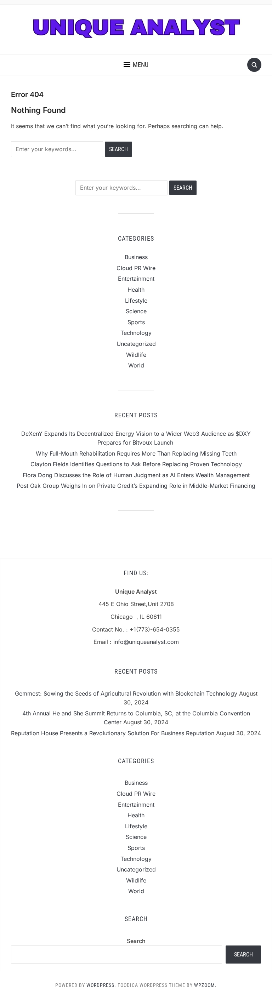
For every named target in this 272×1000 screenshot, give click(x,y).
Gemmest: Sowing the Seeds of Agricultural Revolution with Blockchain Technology (126, 693)
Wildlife (136, 354)
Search (136, 940)
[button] (136, 65)
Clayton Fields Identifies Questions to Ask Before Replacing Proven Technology (136, 464)
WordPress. (101, 985)
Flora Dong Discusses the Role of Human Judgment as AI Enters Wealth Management (136, 475)
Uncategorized (136, 343)
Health (136, 289)
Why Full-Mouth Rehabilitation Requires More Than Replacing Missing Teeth (136, 453)
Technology (136, 332)
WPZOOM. (205, 985)
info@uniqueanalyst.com (146, 641)
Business (136, 257)
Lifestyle (136, 300)
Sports (136, 322)
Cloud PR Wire (136, 268)
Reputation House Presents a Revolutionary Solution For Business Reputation (112, 733)
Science (136, 311)
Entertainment (136, 278)
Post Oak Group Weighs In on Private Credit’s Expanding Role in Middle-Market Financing (136, 485)
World (136, 365)
